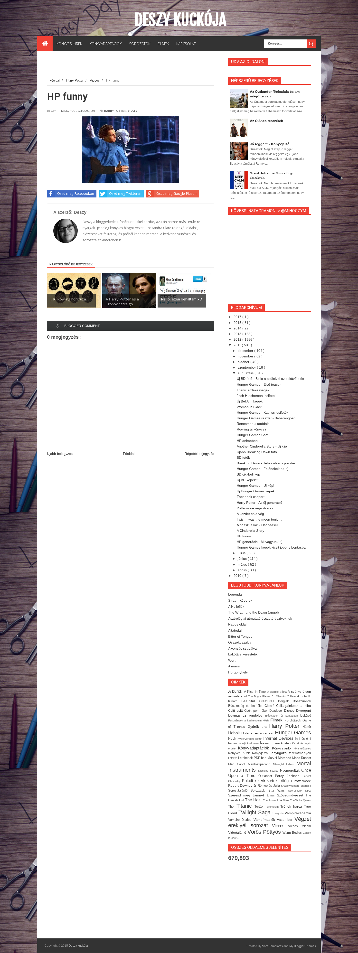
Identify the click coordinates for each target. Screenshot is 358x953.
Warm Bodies (293, 832)
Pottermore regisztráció (255, 508)
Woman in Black (249, 407)
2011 (238, 345)
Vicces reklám (299, 826)
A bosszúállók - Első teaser (257, 525)
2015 (238, 323)
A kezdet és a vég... (252, 514)
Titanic (245, 806)
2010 (238, 576)
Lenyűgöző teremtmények (290, 753)
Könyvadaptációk (255, 748)
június (243, 559)
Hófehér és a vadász (258, 733)
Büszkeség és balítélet (246, 706)
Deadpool (276, 710)
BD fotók (243, 457)
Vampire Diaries (241, 820)
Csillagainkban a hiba (293, 706)
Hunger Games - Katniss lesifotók (262, 412)
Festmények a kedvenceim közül (249, 720)
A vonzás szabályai (242, 648)
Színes (271, 795)
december (246, 351)
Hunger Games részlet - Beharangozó (266, 418)
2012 (238, 339)
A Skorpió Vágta (277, 691)
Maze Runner (301, 758)
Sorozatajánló (239, 790)
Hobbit (234, 733)
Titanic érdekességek (253, 390)
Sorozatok (259, 790)
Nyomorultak (290, 770)
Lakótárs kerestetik (242, 654)
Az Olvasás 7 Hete (284, 696)
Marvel (272, 758)
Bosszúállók (302, 701)
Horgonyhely (238, 672)
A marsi (234, 666)
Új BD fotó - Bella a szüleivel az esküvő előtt (270, 379)
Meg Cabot (238, 764)
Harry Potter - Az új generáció (259, 503)
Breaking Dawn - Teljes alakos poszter (266, 463)
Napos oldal (237, 624)
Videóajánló (237, 832)
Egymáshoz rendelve (246, 715)
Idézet (259, 738)
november (246, 356)
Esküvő (305, 715)
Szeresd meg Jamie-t (247, 795)
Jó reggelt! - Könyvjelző (270, 144)
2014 (238, 328)
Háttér (306, 727)
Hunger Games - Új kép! (255, 485)
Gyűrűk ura (258, 727)
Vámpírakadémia (298, 813)
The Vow (283, 800)
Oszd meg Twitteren (125, 193)
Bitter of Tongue (240, 636)
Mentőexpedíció (260, 764)
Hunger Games (293, 732)
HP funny (244, 536)
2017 (238, 317)
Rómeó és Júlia (269, 785)
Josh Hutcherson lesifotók (256, 396)
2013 (238, 334)
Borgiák (285, 701)
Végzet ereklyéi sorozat (269, 822)
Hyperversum (246, 738)
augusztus (246, 373)
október (244, 362)
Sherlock (306, 785)
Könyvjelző (261, 753)
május (243, 564)
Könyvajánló (282, 748)
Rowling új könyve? (251, 429)
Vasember (285, 820)
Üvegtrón (279, 813)
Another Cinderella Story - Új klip (262, 446)
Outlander (266, 776)
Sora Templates (272, 946)
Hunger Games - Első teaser (259, 384)
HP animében (247, 441)
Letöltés (233, 758)
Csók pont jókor (256, 710)
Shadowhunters (291, 785)
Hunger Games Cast (252, 435)
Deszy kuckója (180, 20)
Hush (232, 738)
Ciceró (270, 706)
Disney (290, 710)
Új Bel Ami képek (250, 401)
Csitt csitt (236, 710)
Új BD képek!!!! (248, 480)
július (242, 553)
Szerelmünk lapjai (299, 790)
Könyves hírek (240, 753)
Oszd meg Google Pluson (176, 193)
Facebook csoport (250, 497)
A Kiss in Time (255, 691)
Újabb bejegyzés (60, 454)
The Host (254, 800)
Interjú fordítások (249, 743)
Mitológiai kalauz (284, 764)
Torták (259, 806)
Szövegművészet (291, 795)
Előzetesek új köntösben (282, 715)
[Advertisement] (135, 65)
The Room (269, 800)
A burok (236, 691)
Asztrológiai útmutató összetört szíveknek (260, 618)
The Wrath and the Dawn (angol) (253, 612)
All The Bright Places (258, 696)
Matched (285, 758)
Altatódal (235, 630)
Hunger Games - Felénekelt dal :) (262, 469)
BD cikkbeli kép (248, 474)
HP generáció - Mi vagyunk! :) (260, 542)
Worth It (234, 660)
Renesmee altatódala (253, 424)
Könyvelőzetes (302, 748)
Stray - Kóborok (240, 600)
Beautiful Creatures (259, 701)
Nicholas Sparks (269, 770)
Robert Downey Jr (243, 785)
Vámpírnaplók (265, 820)
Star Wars (278, 790)
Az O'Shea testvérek (266, 121)
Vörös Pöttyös (265, 832)
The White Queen (300, 800)
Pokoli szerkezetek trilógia (268, 780)
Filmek (277, 720)
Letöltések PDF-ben (252, 758)
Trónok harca (292, 806)
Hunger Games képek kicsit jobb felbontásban (272, 547)
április (243, 570)
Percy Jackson (288, 776)
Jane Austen (282, 743)
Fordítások (293, 720)
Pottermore (302, 781)
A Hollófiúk (236, 606)
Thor (232, 806)
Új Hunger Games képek (256, 491)
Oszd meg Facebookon (75, 193)
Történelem (272, 806)
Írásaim (266, 743)
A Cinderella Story (250, 531)
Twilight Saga (255, 812)
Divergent (303, 710)
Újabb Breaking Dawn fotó (257, 452)
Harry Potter (115, 110)
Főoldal (128, 454)
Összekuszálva (239, 642)
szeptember (247, 367)
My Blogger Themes (302, 946)
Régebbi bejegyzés (199, 454)
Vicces (132, 110)
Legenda (235, 594)
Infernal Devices (279, 738)
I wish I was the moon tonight (259, 519)
